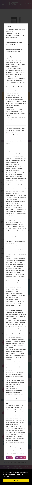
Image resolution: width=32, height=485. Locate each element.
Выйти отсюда (21, 457)
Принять (9, 457)
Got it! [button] (16, 480)
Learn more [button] (6, 476)
